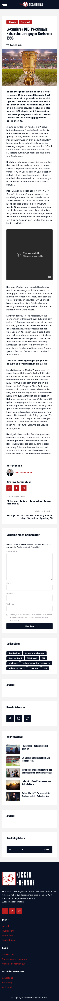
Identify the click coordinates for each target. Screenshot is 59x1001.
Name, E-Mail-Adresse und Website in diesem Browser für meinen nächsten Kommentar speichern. (31, 617)
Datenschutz (9, 954)
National (25, 22)
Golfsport (7, 987)
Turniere (34, 668)
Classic (12, 22)
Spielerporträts (16, 668)
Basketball (7, 977)
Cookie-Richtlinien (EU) (14, 963)
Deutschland (15, 658)
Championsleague (34, 653)
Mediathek (7, 935)
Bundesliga (14, 653)
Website (10, 604)
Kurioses (13, 663)
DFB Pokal (32, 658)
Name (9, 583)
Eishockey (7, 982)
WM (45, 668)
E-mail (9, 593)
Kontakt (6, 926)
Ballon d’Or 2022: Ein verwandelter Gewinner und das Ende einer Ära (36, 795)
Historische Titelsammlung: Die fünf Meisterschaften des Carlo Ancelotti (37, 771)
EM (43, 658)
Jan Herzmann (23, 472)
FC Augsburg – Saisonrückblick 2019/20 (35, 747)
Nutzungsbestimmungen (15, 959)
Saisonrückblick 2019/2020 (36, 663)
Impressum (8, 930)
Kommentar (11, 551)
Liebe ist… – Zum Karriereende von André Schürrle (36, 783)
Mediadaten (8, 940)
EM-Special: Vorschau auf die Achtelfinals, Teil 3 (36, 759)
